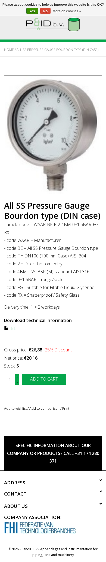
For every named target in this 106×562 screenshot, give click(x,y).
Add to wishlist (15, 408)
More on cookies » (67, 11)
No (45, 11)
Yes (32, 11)
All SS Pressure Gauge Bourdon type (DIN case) (57, 49)
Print (65, 408)
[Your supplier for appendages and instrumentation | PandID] (53, 24)
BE (13, 328)
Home (9, 49)
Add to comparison (44, 408)
